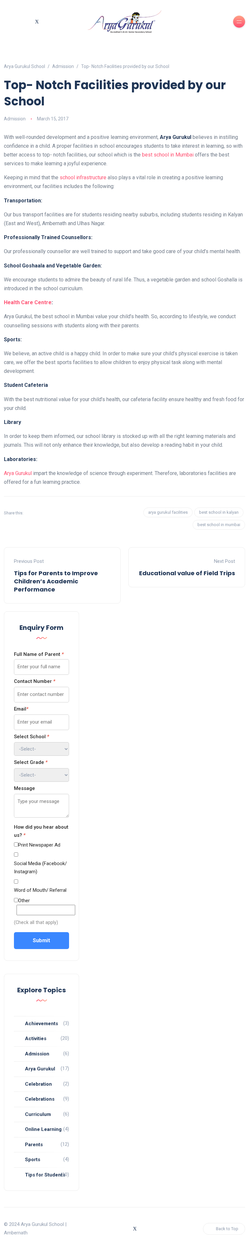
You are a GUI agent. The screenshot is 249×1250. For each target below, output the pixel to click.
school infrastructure (83, 177)
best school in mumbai (218, 524)
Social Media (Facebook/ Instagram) (40, 868)
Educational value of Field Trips (187, 573)
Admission (15, 118)
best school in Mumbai (168, 155)
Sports (32, 1159)
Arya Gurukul (18, 473)
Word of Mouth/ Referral (40, 890)
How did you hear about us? (41, 831)
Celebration (38, 1084)
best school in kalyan (219, 512)
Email (21, 709)
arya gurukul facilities (168, 512)
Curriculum (38, 1114)
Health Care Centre (28, 302)
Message (24, 788)
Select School (31, 737)
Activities (35, 1038)
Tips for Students (45, 1175)
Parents (34, 1145)
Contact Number (34, 681)
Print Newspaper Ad (39, 845)
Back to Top (227, 1228)
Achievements (41, 1023)
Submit (41, 940)
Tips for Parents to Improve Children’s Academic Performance (56, 581)
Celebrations (39, 1099)
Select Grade (30, 762)
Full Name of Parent (39, 654)
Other (24, 901)
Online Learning (43, 1129)
